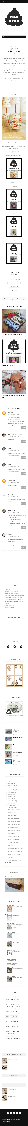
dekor (13, 1009)
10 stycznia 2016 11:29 (13, 414)
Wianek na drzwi (17, 752)
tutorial (7, 1026)
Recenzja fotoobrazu (17, 977)
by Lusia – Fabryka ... (12, 963)
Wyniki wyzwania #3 (8, 365)
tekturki (13, 999)
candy (7, 1041)
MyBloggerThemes (6, 1121)
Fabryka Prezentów (11, 923)
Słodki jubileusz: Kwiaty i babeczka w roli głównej (17, 926)
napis (18, 996)
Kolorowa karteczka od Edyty (14, 860)
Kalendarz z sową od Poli (13, 836)
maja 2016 (10, 798)
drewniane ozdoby (10, 1011)
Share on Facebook (14, 279)
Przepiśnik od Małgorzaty (14, 818)
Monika (10, 494)
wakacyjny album (10, 1033)
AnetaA (14, 240)
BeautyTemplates (15, 1119)
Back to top (21, 1124)
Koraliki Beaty (10, 905)
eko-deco (8, 996)
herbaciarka (8, 1031)
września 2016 (11, 790)
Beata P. (7, 1023)
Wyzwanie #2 (11, 845)
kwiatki (13, 1026)
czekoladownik (9, 1038)
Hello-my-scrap (11, 932)
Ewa (13, 1006)
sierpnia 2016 (11, 792)
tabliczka (8, 1028)
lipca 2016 (10, 794)
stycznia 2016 (11, 807)
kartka (7, 999)
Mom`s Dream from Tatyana (14, 809)
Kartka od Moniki (11, 833)
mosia (10, 534)
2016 (8, 781)
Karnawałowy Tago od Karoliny (15, 851)
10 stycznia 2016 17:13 (13, 512)
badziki (13, 1036)
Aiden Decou (10, 967)
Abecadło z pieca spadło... (11, 877)
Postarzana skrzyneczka (13, 827)
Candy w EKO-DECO (12, 1059)
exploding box (17, 1038)
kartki (13, 1001)
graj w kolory (15, 1028)
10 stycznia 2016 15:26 (13, 496)
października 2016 (12, 787)
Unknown (11, 480)
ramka (7, 1004)
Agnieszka (14, 186)
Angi (9, 448)
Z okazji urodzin (15, 942)
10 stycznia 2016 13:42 (13, 450)
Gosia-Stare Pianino (15, 434)
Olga (18, 999)
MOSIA (14, 94)
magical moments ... (16, 951)
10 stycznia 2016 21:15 (13, 536)
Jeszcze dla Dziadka (12, 815)
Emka (14, 213)
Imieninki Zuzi (15, 933)
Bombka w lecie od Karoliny (14, 821)
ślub (17, 1026)
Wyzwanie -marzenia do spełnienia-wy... (14, 396)
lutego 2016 (11, 805)
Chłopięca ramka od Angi (13, 839)
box (14, 1031)
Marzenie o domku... (18, 744)
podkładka (19, 1031)
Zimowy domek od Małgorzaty (15, 854)
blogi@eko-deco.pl (14, 152)
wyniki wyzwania (14, 1021)
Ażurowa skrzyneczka (11, 960)
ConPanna (9, 941)
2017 (8, 779)
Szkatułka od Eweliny (13, 842)
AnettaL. (17, 1011)
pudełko (18, 1001)
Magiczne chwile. (11, 950)
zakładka (18, 1033)
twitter (14, 648)
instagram (21, 648)
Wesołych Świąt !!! (11, 964)
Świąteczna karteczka (16, 730)
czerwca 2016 (11, 796)
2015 (8, 862)
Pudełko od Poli (11, 812)
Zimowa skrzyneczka (16, 760)
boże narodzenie (14, 1016)
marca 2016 (11, 803)
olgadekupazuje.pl (11, 959)
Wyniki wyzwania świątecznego (15, 848)
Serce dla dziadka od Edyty (14, 824)
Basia (18, 1023)
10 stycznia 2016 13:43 (13, 466)
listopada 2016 (11, 785)
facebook (8, 648)
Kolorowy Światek (11, 976)
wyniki (16, 290)
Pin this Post (15, 286)
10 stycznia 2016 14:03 (13, 482)
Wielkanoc (13, 1023)
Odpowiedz (23, 427)
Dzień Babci (10, 857)
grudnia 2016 (11, 783)
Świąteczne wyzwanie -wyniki (12, 334)
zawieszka (8, 1036)
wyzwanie (8, 1006)
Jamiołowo (9, 914)
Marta (7, 1016)
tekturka (8, 1001)
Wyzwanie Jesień (12, 1066)
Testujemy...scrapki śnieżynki (18, 738)
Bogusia (12, 1004)
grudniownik (13, 1041)
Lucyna (7, 1021)
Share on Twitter (15, 282)
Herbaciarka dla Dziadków (14, 830)
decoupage (18, 1006)
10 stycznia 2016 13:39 (13, 436)
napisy (17, 1004)
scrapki (13, 996)
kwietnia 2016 (11, 801)
